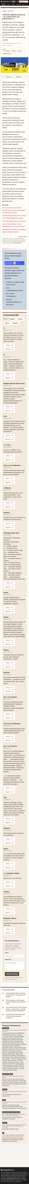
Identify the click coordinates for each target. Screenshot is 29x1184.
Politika (13, 4)
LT (17, 1)
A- (3, 76)
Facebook (7, 51)
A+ (13, 76)
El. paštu (19, 51)
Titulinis (3, 4)
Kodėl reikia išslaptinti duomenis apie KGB (14, 221)
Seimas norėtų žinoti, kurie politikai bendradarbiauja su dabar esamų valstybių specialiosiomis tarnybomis (14, 210)
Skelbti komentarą (12, 974)
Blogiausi (15, 323)
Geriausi (7, 323)
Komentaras (8, 959)
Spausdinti (18, 76)
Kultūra (23, 4)
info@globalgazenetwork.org (13, 1178)
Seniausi (20, 319)
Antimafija (18, 4)
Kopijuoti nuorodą (7, 53)
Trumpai (8, 4)
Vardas (7, 952)
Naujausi (12, 319)
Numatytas (8, 76)
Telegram (14, 51)
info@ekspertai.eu (17, 242)
